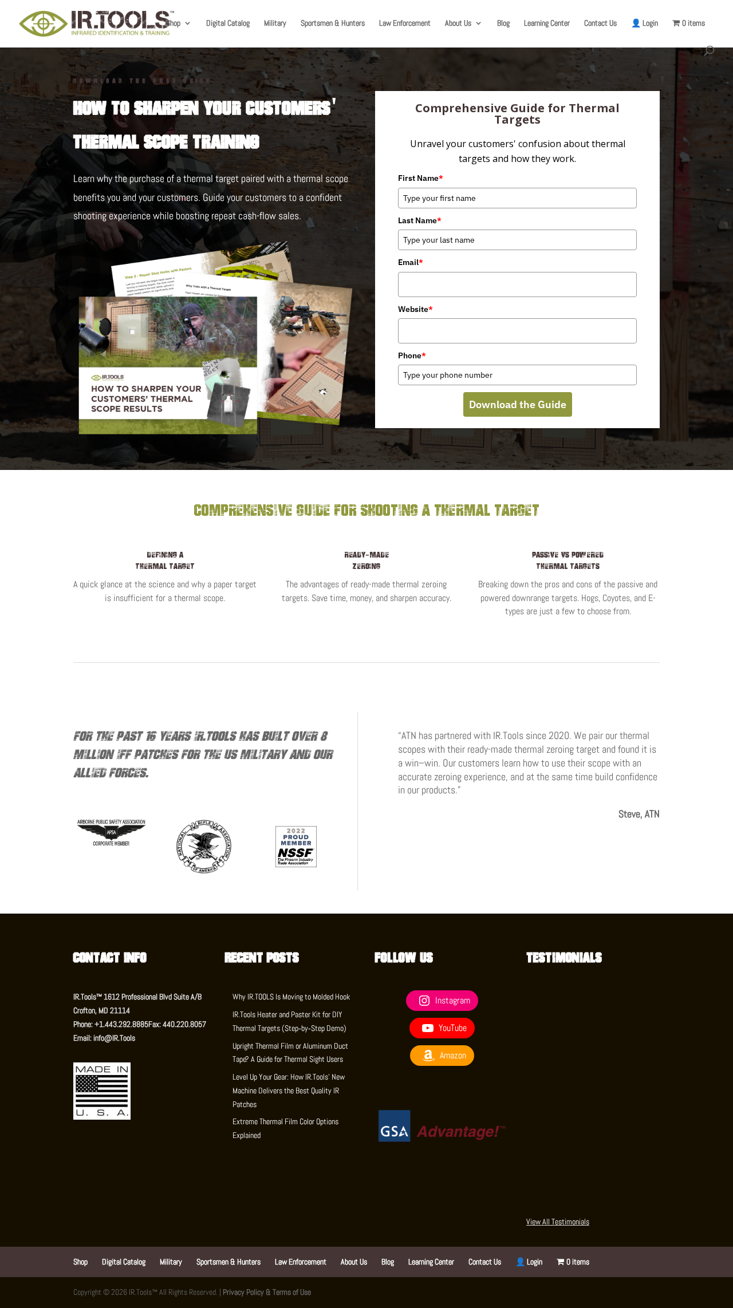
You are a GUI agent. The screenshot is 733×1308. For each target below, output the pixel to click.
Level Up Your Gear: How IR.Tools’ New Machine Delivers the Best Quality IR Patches (288, 1090)
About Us (458, 23)
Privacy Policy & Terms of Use (267, 1292)
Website (415, 309)
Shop (173, 23)
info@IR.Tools (114, 1038)
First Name (420, 178)
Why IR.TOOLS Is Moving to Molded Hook (291, 996)
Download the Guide (517, 404)
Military (275, 23)
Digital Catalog (228, 23)
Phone (412, 355)
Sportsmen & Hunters (333, 23)
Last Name (420, 220)
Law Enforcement (405, 23)
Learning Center (547, 23)
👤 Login (644, 23)
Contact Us (600, 23)
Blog (503, 23)
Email (410, 262)
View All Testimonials (557, 1221)
